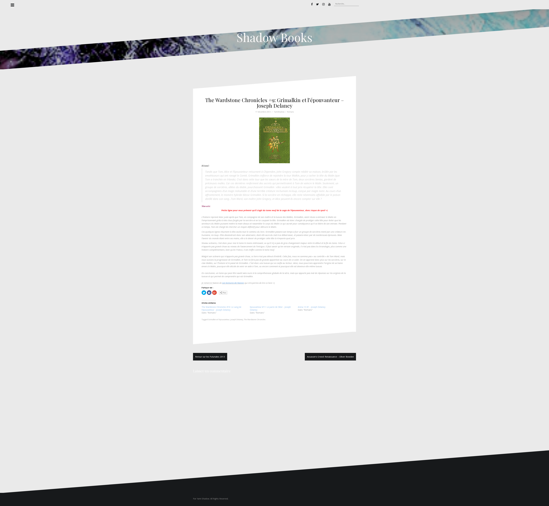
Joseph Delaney (236, 319)
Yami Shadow (203, 498)
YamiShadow (279, 112)
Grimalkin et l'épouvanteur (219, 319)
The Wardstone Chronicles (254, 319)
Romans (290, 112)
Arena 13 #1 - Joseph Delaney (311, 307)
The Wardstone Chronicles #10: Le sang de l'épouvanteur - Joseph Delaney (221, 308)
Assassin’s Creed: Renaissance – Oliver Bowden (330, 356)
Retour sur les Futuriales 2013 (210, 356)
